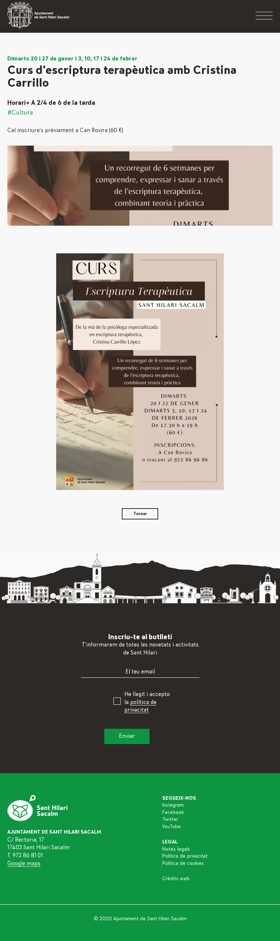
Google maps (23, 863)
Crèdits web (176, 878)
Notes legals (176, 849)
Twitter (170, 819)
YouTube (171, 826)
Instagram (173, 805)
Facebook (173, 812)
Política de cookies (183, 863)
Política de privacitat (184, 856)
